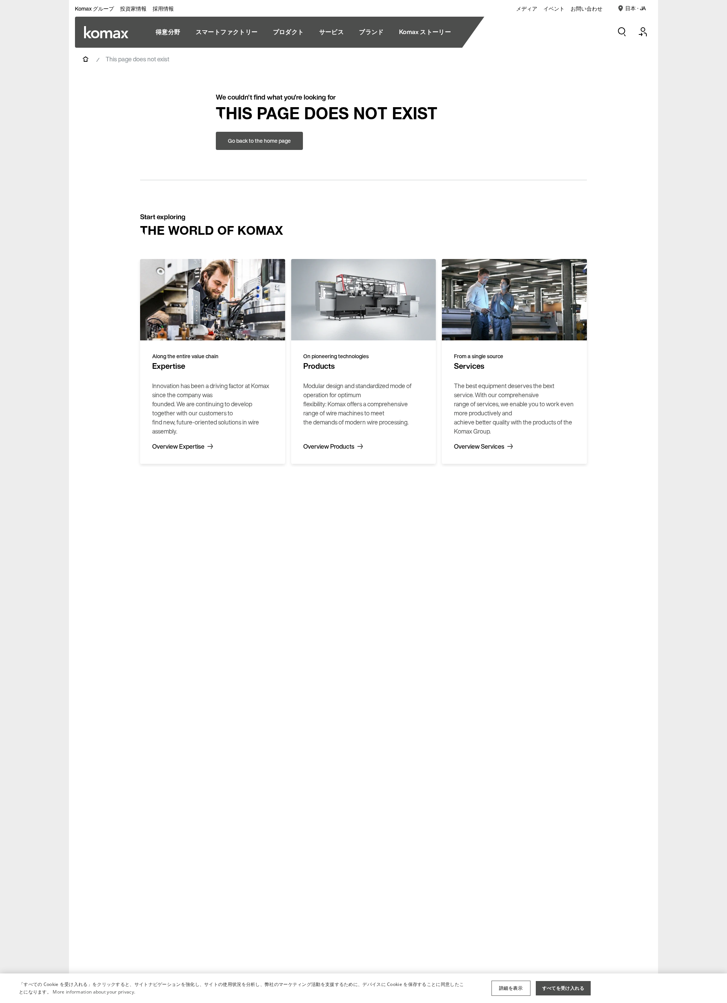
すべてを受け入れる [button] (563, 988)
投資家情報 (133, 8)
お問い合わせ (586, 8)
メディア (526, 8)
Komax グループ (94, 8)
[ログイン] (643, 32)
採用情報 (163, 8)
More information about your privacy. (94, 992)
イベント (554, 8)
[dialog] (363, 988)
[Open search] (622, 32)
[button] (511, 988)
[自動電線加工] (106, 32)
